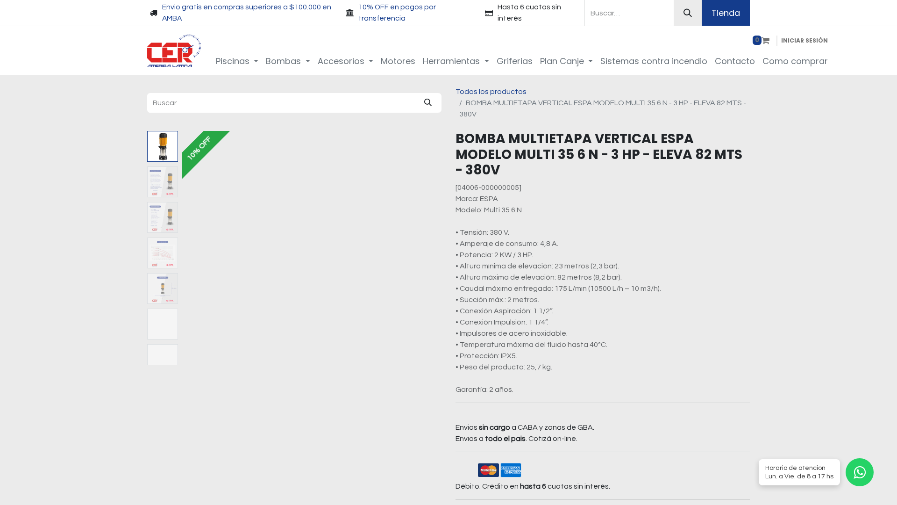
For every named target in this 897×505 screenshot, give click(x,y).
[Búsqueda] (688, 13)
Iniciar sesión (804, 40)
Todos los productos (491, 91)
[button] (201, 247)
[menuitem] (237, 61)
